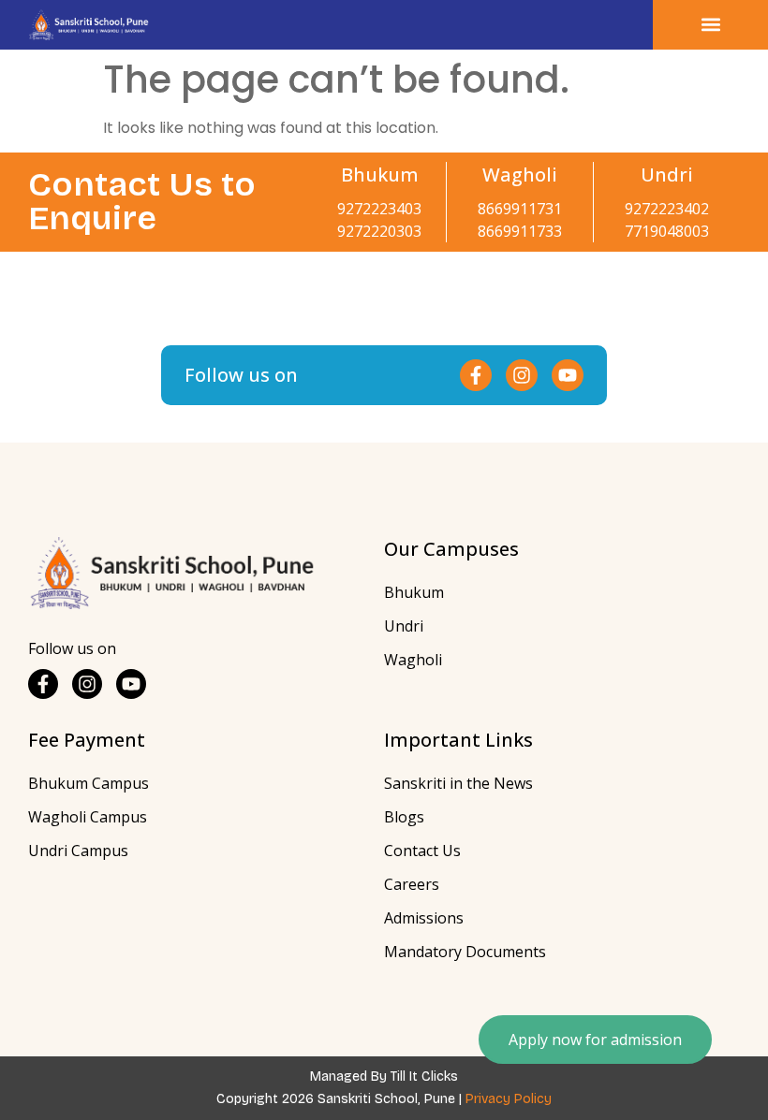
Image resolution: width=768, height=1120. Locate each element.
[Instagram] (522, 375)
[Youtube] (567, 375)
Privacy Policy (508, 1099)
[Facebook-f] (476, 375)
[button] (710, 24)
